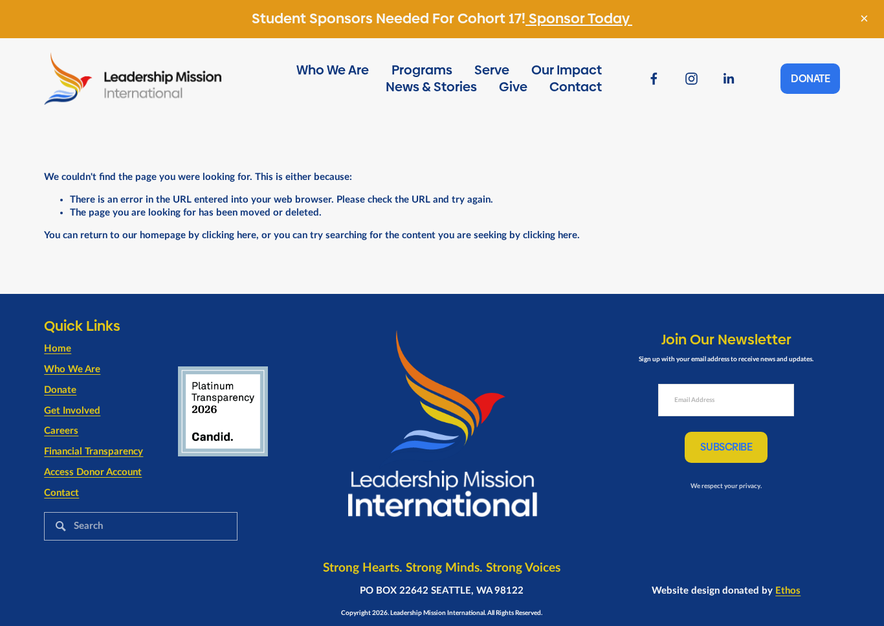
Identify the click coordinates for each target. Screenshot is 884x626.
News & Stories (431, 86)
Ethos (788, 591)
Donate (60, 390)
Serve (491, 69)
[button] (864, 19)
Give (513, 86)
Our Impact (566, 69)
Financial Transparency (93, 451)
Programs (422, 69)
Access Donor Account (93, 472)
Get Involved (72, 411)
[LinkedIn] (728, 78)
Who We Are (332, 69)
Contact (575, 86)
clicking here (229, 235)
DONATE (810, 78)
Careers (61, 431)
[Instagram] (691, 78)
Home (57, 348)
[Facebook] (653, 78)
